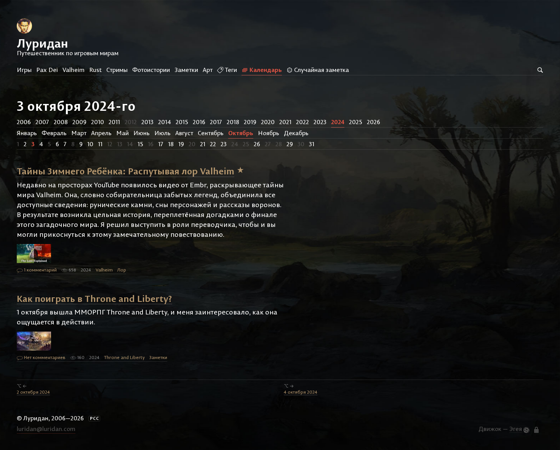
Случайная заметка (321, 69)
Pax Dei (47, 69)
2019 (250, 122)
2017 (216, 122)
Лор (121, 270)
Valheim (73, 69)
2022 (302, 122)
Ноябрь (268, 133)
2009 (79, 122)
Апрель (101, 133)
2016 (199, 122)
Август (184, 133)
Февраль (54, 133)
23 (224, 144)
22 (213, 144)
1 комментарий (40, 270)
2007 (42, 122)
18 (171, 144)
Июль (162, 133)
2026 (373, 122)
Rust (95, 69)
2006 (24, 122)
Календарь (265, 69)
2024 (337, 122)
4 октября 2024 (300, 392)
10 (90, 144)
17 (160, 144)
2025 (355, 122)
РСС (94, 418)
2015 (182, 122)
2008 (61, 122)
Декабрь (296, 133)
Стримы (117, 69)
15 (140, 144)
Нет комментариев (44, 357)
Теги (230, 69)
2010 (97, 122)
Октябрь (240, 133)
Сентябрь (211, 133)
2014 (164, 122)
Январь (27, 133)
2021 (285, 122)
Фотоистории (151, 69)
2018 (233, 122)
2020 (268, 122)
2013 (147, 122)
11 (100, 144)
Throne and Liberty (124, 357)
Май (122, 133)
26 (257, 144)
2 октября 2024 (33, 392)
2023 (320, 122)
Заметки (186, 69)
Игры (24, 69)
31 (311, 144)
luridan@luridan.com (46, 428)
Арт (208, 69)
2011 (114, 122)
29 (289, 144)
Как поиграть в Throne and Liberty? (94, 298)
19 (181, 144)
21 (202, 144)
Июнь (141, 133)
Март (78, 133)
